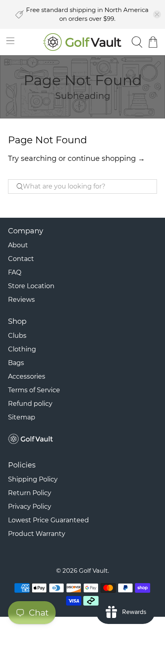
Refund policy (30, 403)
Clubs (17, 335)
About (18, 245)
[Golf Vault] (82, 42)
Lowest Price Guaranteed (48, 520)
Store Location (31, 286)
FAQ (14, 272)
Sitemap (21, 417)
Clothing (22, 349)
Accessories (26, 376)
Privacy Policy (29, 506)
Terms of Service (34, 390)
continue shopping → (106, 158)
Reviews (21, 299)
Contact (21, 259)
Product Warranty (36, 534)
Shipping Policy (33, 479)
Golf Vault (93, 570)
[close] (157, 14)
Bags (16, 363)
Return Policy (29, 493)
